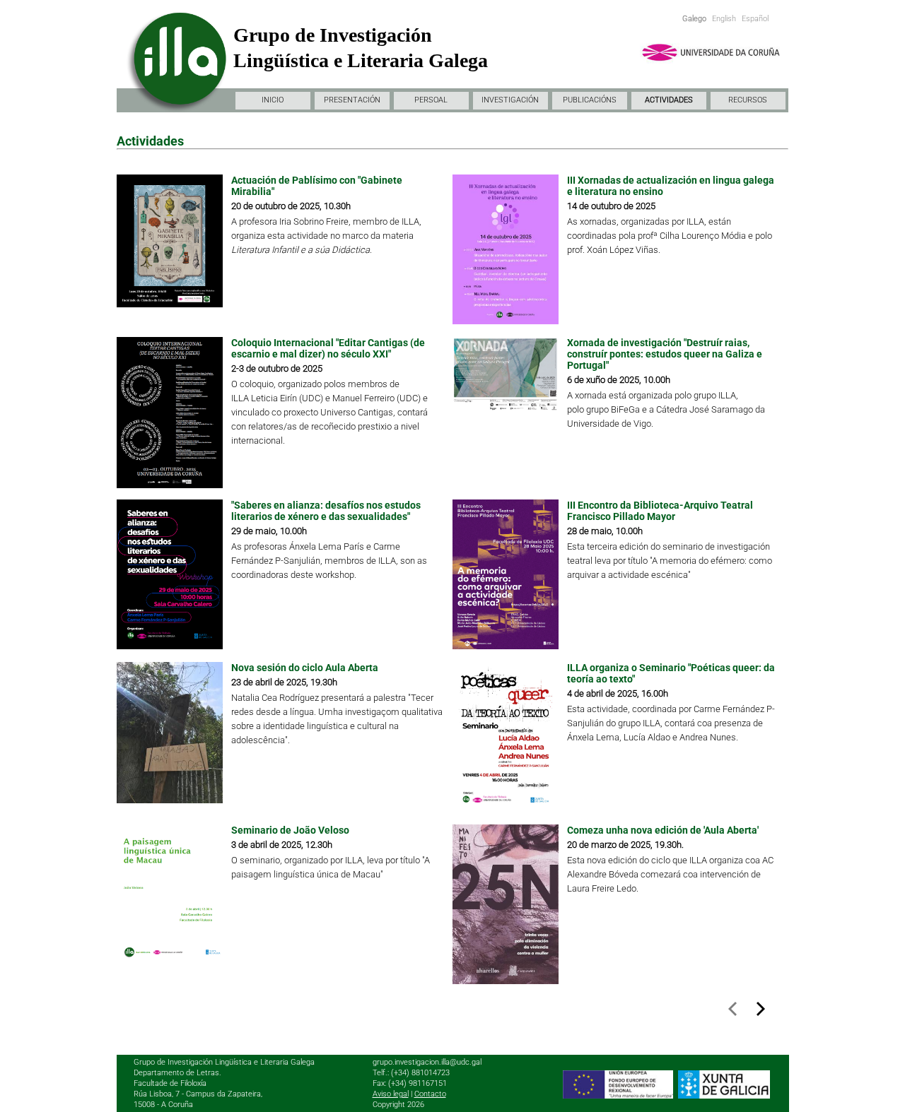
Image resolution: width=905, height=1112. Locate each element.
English (724, 18)
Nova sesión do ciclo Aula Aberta (304, 667)
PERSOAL (431, 100)
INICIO (273, 100)
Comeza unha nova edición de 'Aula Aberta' (663, 830)
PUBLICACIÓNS (590, 100)
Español (755, 18)
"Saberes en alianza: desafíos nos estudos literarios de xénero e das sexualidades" (326, 510)
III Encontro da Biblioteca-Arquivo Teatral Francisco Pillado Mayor (660, 510)
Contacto (430, 1094)
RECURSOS (747, 100)
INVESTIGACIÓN (510, 100)
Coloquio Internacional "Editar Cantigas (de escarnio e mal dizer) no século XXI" (328, 348)
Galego (694, 18)
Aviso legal (391, 1094)
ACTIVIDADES (669, 100)
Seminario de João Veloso (290, 830)
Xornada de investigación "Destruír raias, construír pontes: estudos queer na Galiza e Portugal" (664, 354)
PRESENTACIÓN (352, 100)
